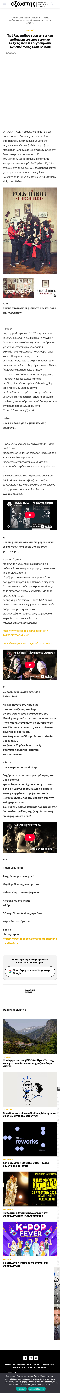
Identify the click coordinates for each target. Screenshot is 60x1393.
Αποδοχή (21, 1389)
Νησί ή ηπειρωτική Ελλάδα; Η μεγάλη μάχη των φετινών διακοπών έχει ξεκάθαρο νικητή (29, 1063)
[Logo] (30, 4)
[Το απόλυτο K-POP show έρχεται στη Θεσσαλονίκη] (30, 1239)
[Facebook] (25, 1358)
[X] (36, 1358)
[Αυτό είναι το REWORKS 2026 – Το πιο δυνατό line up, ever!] (30, 1139)
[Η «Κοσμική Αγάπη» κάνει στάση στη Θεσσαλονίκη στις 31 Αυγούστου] (30, 1189)
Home (14, 17)
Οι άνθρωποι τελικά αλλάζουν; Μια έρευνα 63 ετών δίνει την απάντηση (29, 1114)
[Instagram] (31, 1358)
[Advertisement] (30, 98)
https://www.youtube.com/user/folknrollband (27, 643)
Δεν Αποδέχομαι (36, 1389)
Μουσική (36, 17)
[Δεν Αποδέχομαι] (56, 1382)
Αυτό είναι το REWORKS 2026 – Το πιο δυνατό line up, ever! (26, 1164)
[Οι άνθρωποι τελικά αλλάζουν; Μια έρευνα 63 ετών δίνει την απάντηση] (30, 1089)
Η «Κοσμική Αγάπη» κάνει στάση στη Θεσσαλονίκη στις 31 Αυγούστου (25, 1214)
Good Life (7, 1110)
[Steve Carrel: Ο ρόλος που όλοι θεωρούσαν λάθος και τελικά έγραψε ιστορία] (57, 1322)
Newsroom (8, 1057)
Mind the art (24, 17)
